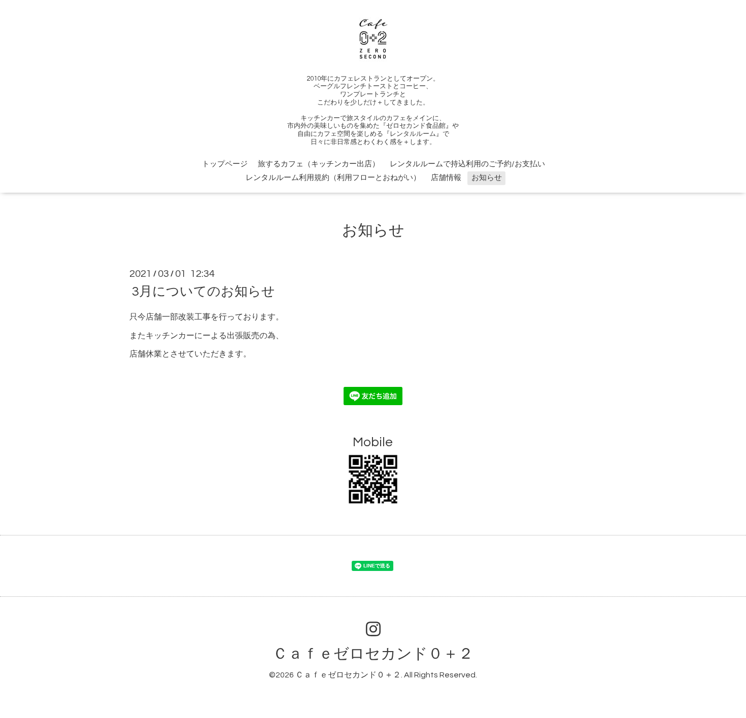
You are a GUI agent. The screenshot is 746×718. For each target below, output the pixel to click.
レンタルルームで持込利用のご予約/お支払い (467, 164)
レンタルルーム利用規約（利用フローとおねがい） (333, 178)
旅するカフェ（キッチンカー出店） (319, 164)
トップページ (225, 164)
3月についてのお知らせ (203, 291)
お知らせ (486, 178)
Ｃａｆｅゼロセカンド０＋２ (373, 654)
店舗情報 (446, 178)
